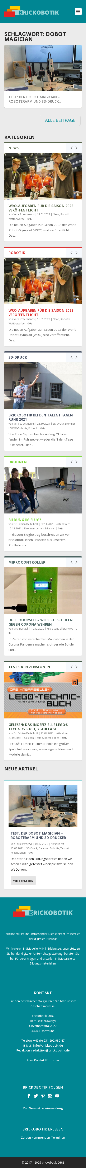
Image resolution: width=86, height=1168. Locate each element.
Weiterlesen (23, 880)
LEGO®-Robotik (18, 428)
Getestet (44, 848)
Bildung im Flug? (25, 519)
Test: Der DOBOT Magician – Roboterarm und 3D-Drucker (38, 835)
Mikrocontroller (56, 628)
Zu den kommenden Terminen (43, 1137)
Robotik (65, 214)
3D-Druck (58, 423)
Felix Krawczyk (24, 844)
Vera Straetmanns (24, 214)
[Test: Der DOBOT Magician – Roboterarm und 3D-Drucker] (43, 806)
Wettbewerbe (17, 219)
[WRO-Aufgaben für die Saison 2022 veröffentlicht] (43, 176)
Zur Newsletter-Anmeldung (43, 1108)
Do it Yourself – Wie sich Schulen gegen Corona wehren (41, 622)
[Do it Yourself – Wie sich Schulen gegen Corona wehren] (43, 590)
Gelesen (29, 738)
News (56, 214)
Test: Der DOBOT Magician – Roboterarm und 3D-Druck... (35, 99)
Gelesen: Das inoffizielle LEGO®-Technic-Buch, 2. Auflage (39, 726)
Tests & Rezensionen (47, 738)
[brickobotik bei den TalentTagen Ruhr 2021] (43, 385)
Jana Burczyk (21, 628)
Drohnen (70, 423)
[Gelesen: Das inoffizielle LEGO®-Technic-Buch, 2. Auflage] (43, 695)
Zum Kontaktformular (43, 1060)
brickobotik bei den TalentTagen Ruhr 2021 (41, 417)
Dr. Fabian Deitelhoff (26, 524)
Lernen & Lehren (45, 528)
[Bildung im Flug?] (43, 490)
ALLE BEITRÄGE (60, 120)
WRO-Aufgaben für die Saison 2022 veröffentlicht (41, 208)
